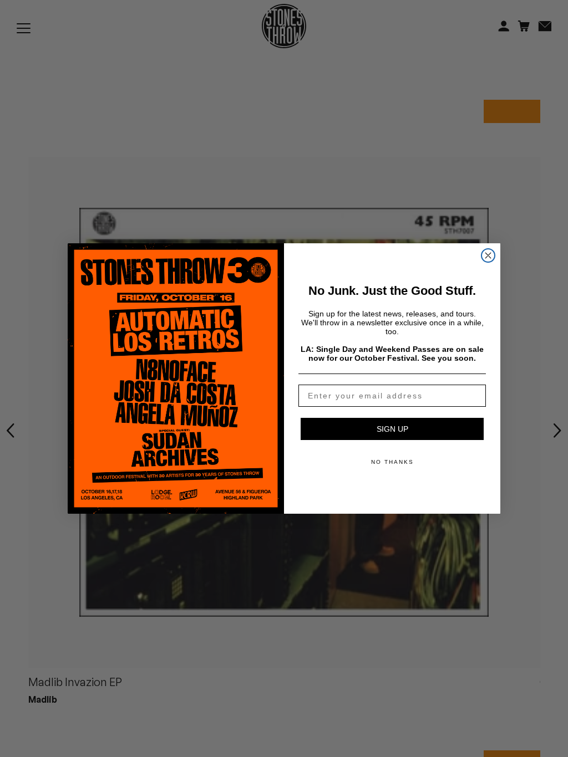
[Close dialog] (488, 255)
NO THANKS (392, 462)
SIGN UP (392, 428)
